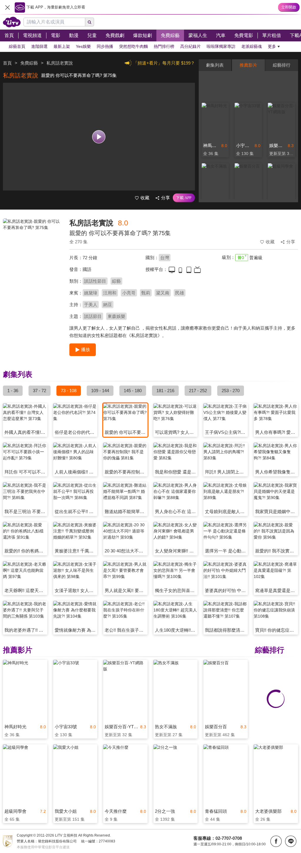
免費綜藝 (29, 62)
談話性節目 (95, 281)
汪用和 (109, 292)
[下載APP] (184, 197)
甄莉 (145, 292)
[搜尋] (89, 22)
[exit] (7, 7)
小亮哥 (129, 292)
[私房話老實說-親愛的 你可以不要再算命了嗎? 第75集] (32, 260)
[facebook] (276, 841)
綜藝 (116, 281)
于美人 (90, 304)
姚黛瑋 (90, 292)
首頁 (7, 62)
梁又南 (162, 292)
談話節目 (93, 316)
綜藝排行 (281, 65)
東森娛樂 (116, 316)
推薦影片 (248, 65)
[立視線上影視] (12, 22)
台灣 (164, 257)
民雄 (179, 292)
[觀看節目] (99, 136)
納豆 (107, 304)
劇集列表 (215, 65)
